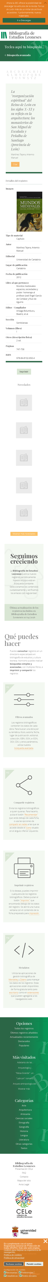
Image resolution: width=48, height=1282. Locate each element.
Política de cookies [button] (13, 1255)
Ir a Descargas (24, 20)
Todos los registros (24, 1028)
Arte (24, 1105)
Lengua (24, 1135)
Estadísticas (12, 1276)
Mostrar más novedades (24, 533)
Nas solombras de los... (24, 484)
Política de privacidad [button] (14, 1258)
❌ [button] (45, 1241)
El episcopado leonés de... (24, 401)
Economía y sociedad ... (24, 511)
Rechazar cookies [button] (14, 1264)
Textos (24, 1148)
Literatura (24, 1139)
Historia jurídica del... (24, 456)
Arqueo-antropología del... (25, 1083)
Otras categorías (24, 1143)
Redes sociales (29, 1276)
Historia (24, 1131)
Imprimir (24, 371)
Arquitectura (25, 1109)
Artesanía (25, 1114)
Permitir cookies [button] (34, 1264)
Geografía (24, 1126)
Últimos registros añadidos (24, 1032)
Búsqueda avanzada (19, 55)
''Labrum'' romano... (25, 1078)
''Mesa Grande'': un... (25, 1073)
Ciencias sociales (24, 1118)
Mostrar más (24, 1088)
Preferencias (27, 1273)
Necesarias (11, 1273)
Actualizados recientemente (24, 1037)
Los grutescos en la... (24, 428)
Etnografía (24, 1122)
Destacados (24, 1041)
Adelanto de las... (25, 1062)
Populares (24, 1045)
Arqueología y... (25, 1067)
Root (28, 405)
